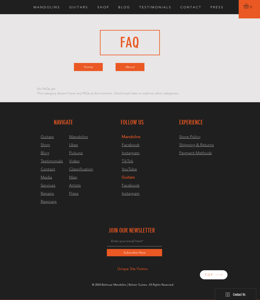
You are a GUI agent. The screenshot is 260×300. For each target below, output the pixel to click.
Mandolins (78, 136)
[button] (249, 6)
